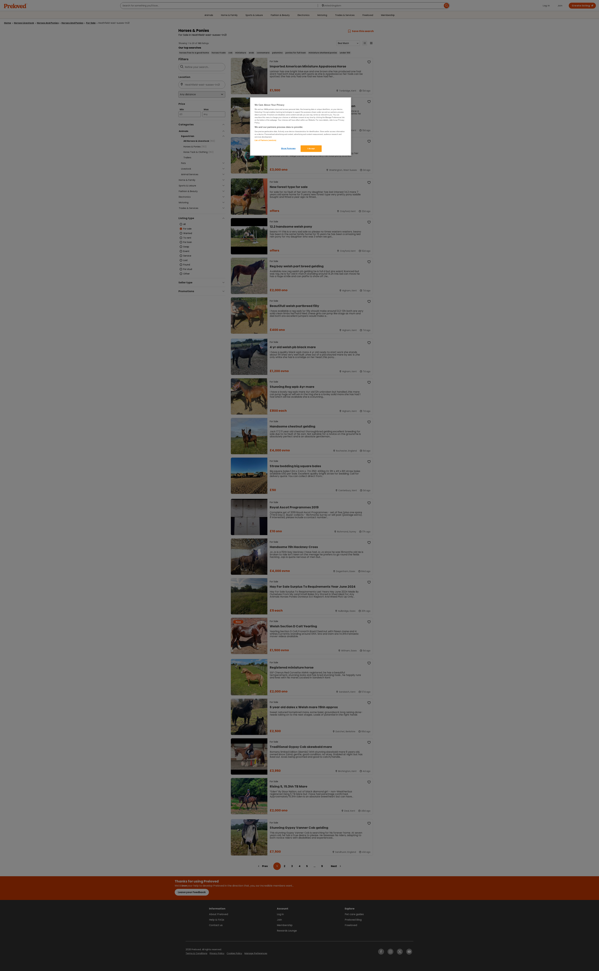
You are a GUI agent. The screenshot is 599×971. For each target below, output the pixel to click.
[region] (300, 126)
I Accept (311, 148)
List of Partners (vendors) (265, 140)
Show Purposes (288, 148)
